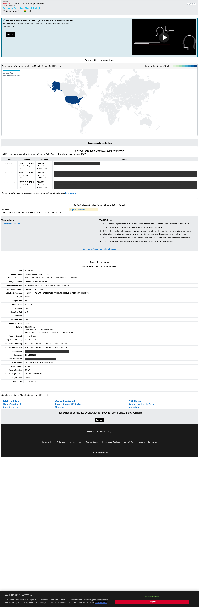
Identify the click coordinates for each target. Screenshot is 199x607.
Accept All (152, 602)
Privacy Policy (75, 442)
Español (101, 432)
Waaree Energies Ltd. (65, 401)
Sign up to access (78, 209)
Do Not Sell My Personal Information (140, 442)
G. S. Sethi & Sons (11, 401)
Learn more (70, 193)
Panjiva (9, 3)
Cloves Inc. (60, 407)
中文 (110, 432)
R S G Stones (135, 401)
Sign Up (10, 34)
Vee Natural (134, 407)
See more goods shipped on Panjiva (99, 249)
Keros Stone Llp (10, 407)
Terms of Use (48, 442)
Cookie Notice (91, 442)
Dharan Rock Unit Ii (12, 404)
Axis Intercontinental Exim (141, 404)
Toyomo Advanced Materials (68, 404)
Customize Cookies (111, 442)
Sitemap (61, 442)
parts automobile (12, 224)
